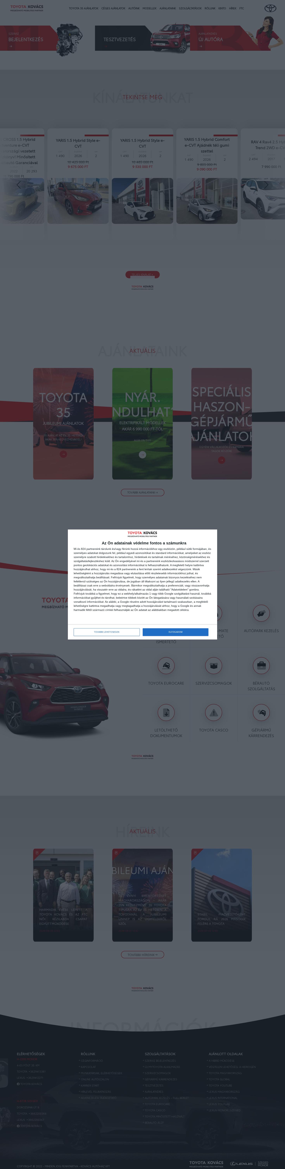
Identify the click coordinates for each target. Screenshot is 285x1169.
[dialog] (142, 584)
